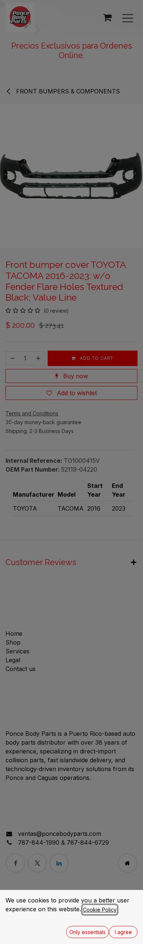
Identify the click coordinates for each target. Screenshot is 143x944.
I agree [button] (123, 932)
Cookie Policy (100, 909)
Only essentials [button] (87, 932)
